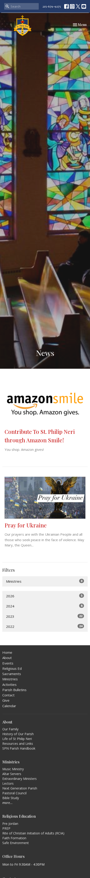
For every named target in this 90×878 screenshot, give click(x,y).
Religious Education (19, 816)
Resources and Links (17, 743)
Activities (9, 684)
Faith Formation (14, 838)
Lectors (8, 783)
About (7, 657)
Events (7, 663)
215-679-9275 (51, 6)
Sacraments (11, 673)
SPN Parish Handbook (18, 748)
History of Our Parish (18, 734)
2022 (44, 626)
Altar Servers (11, 774)
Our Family (10, 729)
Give (5, 700)
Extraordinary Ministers (19, 778)
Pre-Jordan (10, 823)
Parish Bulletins (14, 689)
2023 (44, 616)
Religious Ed (12, 668)
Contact (8, 695)
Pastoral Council (14, 793)
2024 (44, 606)
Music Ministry (13, 769)
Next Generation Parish (19, 788)
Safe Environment (15, 843)
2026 (44, 595)
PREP (6, 828)
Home (7, 652)
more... (7, 802)
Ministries (44, 581)
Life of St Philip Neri (17, 739)
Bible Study (10, 798)
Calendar (9, 706)
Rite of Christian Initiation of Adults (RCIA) (33, 833)
